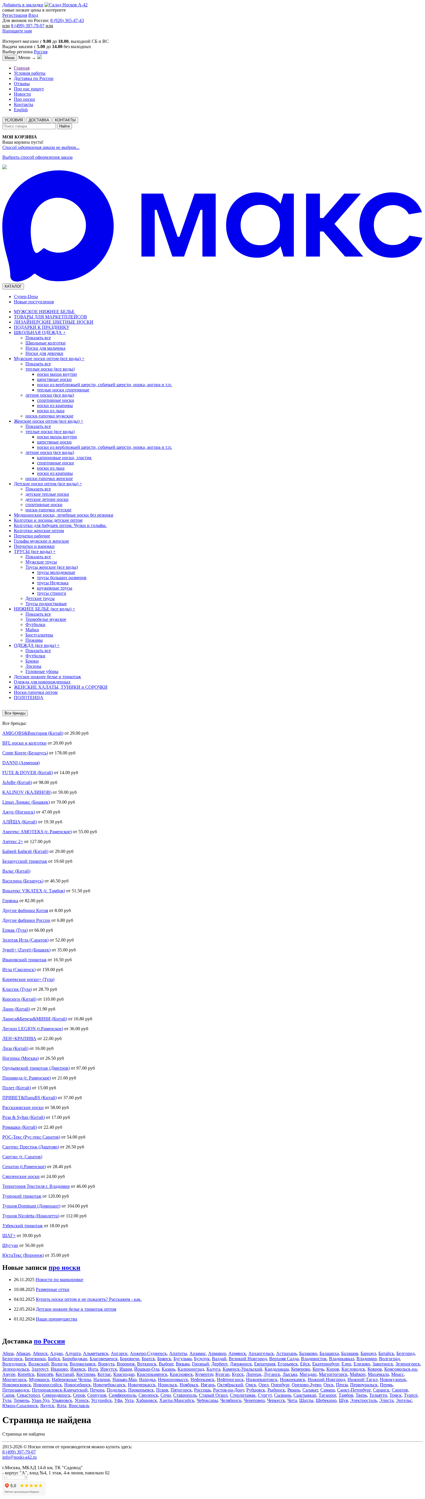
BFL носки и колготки (24, 743)
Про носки (24, 99)
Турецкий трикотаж (21, 1196)
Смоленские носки (21, 1176)
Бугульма (182, 1358)
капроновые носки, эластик (64, 457)
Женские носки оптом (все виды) (48, 421)
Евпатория (264, 1363)
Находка (147, 1379)
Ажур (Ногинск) (18, 811)
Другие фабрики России (26, 920)
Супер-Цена (26, 296)
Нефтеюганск (230, 1379)
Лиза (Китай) (15, 1048)
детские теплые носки (47, 494)
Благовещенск (104, 1358)
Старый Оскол (213, 1395)
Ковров (374, 1369)
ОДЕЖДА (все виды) (37, 645)
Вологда (59, 1363)
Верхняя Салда (284, 1358)
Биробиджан (74, 1358)
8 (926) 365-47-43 (67, 20)
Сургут (265, 1395)
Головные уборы (41, 671)
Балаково (308, 1353)
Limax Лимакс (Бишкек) (26, 802)
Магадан (308, 1374)
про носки (64, 1267)
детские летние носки (47, 499)
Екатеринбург (325, 1363)
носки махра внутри (57, 374)
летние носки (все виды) (49, 395)
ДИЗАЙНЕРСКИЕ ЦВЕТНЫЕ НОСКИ (53, 322)
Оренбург (280, 1384)
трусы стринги (51, 593)
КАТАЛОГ (13, 286)
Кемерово (300, 1369)
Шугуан (10, 1245)
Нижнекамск (292, 1379)
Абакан (23, 1353)
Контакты (23, 104)
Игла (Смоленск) (19, 969)
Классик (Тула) (17, 989)
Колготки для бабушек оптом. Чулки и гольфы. (60, 525)
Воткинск (146, 1363)
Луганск (272, 1374)
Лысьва (289, 1374)
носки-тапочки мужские (49, 415)
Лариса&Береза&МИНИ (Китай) (34, 1018)
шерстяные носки (54, 379)
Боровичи (129, 1358)
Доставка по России (33, 78)
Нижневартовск (262, 1379)
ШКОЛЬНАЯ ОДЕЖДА (40, 332)
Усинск (82, 1400)
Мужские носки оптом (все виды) (49, 358)
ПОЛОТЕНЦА (28, 697)
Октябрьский (230, 1384)
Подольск (116, 1389)
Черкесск (276, 1400)
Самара (327, 1389)
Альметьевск (95, 1353)
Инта (93, 1369)
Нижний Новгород (326, 1379)
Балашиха (329, 1353)
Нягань (208, 1384)
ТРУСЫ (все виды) (35, 551)
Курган (222, 1374)
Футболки (35, 624)
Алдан (56, 1353)
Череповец (254, 1400)
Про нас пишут (29, 88)
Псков (162, 1389)
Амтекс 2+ (12, 841)
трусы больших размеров (61, 577)
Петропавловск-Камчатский (60, 1389)
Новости (22, 94)
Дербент (219, 1363)
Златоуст (40, 1369)
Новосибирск (77, 1384)
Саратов (400, 1389)
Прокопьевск (141, 1389)
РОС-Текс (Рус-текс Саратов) (31, 1137)
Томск (395, 1395)
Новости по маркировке (59, 1279)
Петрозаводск (15, 1389)
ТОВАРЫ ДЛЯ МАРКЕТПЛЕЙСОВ (50, 316)
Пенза (342, 1384)
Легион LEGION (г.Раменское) (32, 1028)
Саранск (381, 1389)
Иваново (59, 1369)
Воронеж (126, 1363)
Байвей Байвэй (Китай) (25, 851)
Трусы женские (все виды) (51, 567)
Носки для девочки (44, 353)
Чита (292, 1400)
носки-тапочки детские (48, 509)
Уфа (118, 1400)
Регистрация (14, 15)
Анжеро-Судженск (148, 1353)
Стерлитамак (243, 1395)
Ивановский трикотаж (24, 959)
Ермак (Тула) (15, 930)
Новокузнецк (393, 1379)
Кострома (85, 1374)
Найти (64, 126)
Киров (332, 1369)
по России (49, 1341)
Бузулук (202, 1358)
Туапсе (410, 1395)
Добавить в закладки (22, 4)
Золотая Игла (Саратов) (25, 940)
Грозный (200, 1363)
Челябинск (230, 1400)
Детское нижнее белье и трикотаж (47, 676)
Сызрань (282, 1395)
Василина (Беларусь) (22, 880)
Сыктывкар (304, 1395)
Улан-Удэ (40, 1400)
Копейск (26, 1374)
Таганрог (327, 1395)
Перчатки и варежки (34, 546)
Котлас (104, 1374)
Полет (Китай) (16, 1087)
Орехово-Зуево (306, 1384)
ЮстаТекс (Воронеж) (23, 1255)
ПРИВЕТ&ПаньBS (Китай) (29, 1097)
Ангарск (119, 1353)
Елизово (362, 1363)
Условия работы (29, 73)
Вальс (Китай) (16, 871)
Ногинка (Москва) (20, 1058)
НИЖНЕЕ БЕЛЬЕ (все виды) (44, 608)
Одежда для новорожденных (42, 681)
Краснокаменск (152, 1374)
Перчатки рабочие (32, 535)
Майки (32, 629)
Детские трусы (40, 598)
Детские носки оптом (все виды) (48, 483)
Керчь (318, 1369)
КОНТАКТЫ (65, 120)
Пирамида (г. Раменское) (26, 1077)
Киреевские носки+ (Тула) (28, 979)
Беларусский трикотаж (24, 861)
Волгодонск (14, 1363)
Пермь (386, 1384)
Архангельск (261, 1353)
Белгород (405, 1353)
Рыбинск (276, 1389)
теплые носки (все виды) (50, 368)
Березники (35, 1358)
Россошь (202, 1389)
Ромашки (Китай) (19, 1127)
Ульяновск (62, 1400)
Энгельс (404, 1400)
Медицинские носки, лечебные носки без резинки (63, 515)
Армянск (237, 1353)
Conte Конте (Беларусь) (25, 752)
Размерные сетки (52, 1289)
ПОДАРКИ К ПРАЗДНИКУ (41, 327)
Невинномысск (173, 1379)
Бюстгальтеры (39, 634)
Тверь (361, 1395)
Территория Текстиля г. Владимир (36, 1186)
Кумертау (204, 1374)
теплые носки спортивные (63, 389)
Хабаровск (146, 1400)
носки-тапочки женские (49, 478)
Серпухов (96, 1395)
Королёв (45, 1374)
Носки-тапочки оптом (36, 692)
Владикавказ (341, 1358)
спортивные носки (55, 400)
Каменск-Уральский (242, 1369)
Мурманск (39, 1379)
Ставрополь (185, 1395)
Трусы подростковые (46, 603)
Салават (310, 1389)
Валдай (219, 1358)
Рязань (293, 1389)
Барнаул (368, 1353)
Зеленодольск (15, 1369)
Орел (263, 1384)
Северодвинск (56, 1395)
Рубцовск (255, 1389)
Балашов (349, 1353)
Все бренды (15, 713)
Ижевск (78, 1369)
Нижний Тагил (363, 1379)
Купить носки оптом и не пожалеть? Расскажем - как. (89, 1299)
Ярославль (79, 1405)
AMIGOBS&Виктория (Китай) (32, 733)
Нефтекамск (203, 1379)
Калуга (213, 1369)
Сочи (165, 1395)
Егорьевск (288, 1363)
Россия (40, 51)
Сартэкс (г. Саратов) (22, 1156)
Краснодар (123, 1374)
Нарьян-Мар (124, 1379)
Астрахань (286, 1353)
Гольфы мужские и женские (41, 541)
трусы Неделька (53, 582)
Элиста (386, 1400)
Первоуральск (364, 1384)
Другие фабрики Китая (25, 910)
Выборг (166, 1363)
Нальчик (101, 1379)
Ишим (125, 1369)
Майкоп (357, 1374)
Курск (238, 1374)
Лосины (33, 666)
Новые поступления (34, 301)
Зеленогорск (408, 1363)
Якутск (47, 1405)
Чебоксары (207, 1400)
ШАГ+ (9, 1235)
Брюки (32, 661)
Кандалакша (277, 1369)
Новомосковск (16, 1384)
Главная (21, 67)
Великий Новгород (248, 1358)
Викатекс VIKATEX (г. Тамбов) (33, 890)
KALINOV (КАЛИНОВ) (26, 792)
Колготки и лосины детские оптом (48, 520)
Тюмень (21, 1400)
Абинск (40, 1353)
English (21, 109)
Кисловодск (353, 1369)
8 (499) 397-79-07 (28, 25)
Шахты (306, 1400)
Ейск (305, 1363)
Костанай (65, 1374)
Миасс (397, 1374)
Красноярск (181, 1374)
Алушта (73, 1353)
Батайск (386, 1353)
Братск (148, 1358)
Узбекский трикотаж (22, 1225)
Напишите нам (17, 30)
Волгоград (389, 1358)
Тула (6, 1400)
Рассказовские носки (23, 1107)
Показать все (38, 337)
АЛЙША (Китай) (19, 821)
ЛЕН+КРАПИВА (19, 1038)
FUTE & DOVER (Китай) (27, 772)
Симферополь (122, 1395)
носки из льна (50, 410)
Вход (33, 15)
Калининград (191, 1369)
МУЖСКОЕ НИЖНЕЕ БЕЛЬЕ (44, 311)
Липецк (253, 1374)
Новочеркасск (142, 1384)
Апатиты (178, 1353)
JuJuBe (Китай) (17, 782)
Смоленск (148, 1395)
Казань (168, 1369)
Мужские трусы (41, 561)
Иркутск (108, 1369)
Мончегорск (14, 1379)
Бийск (54, 1358)
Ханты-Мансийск (176, 1400)
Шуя (343, 1400)
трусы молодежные (56, 572)
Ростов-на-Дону (228, 1389)
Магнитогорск (333, 1374)
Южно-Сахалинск (20, 1405)
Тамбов (346, 1395)
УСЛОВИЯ (14, 120)
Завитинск (382, 1363)
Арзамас (197, 1353)
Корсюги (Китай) (19, 999)
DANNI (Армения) (21, 762)
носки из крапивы (55, 405)
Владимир (366, 1358)
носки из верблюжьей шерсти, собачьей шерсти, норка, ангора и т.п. (104, 384)
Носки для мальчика (45, 348)
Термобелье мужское (45, 619)
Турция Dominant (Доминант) (31, 1205)
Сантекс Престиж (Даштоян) (30, 1146)
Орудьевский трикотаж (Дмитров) (36, 1068)
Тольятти (378, 1395)
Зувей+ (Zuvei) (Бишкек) (26, 949)
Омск (250, 1384)
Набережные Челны (71, 1379)
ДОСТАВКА (39, 120)
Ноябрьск (189, 1384)
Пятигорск (181, 1389)
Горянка (10, 900)
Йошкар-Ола (146, 1369)
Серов (79, 1395)
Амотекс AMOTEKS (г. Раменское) (37, 831)
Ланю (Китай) (16, 1008)
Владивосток (314, 1358)
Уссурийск (101, 1400)
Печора (97, 1389)
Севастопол (28, 1395)
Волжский (38, 1363)
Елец (346, 1363)
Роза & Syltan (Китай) (23, 1117)
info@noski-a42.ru (19, 1457)
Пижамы (34, 640)
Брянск (164, 1358)
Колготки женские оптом (39, 530)
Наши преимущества (56, 1318)
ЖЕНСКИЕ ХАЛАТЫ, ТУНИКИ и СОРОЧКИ (61, 687)
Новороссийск (47, 1384)
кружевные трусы (54, 588)
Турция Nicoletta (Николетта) (30, 1215)
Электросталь (363, 1400)
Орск (329, 1384)
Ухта (129, 1400)
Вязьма (183, 1363)
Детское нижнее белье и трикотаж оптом (76, 1309)
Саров (8, 1395)
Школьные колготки (45, 342)
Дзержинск (241, 1363)
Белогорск (12, 1358)
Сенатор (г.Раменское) (24, 1166)
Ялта (61, 1405)
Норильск (167, 1384)
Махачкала (378, 1374)
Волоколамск (83, 1363)
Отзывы (22, 83)
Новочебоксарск (109, 1384)
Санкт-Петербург (354, 1389)
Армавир (217, 1353)
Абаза (8, 1353)
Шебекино (326, 1400)
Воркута (106, 1363)
